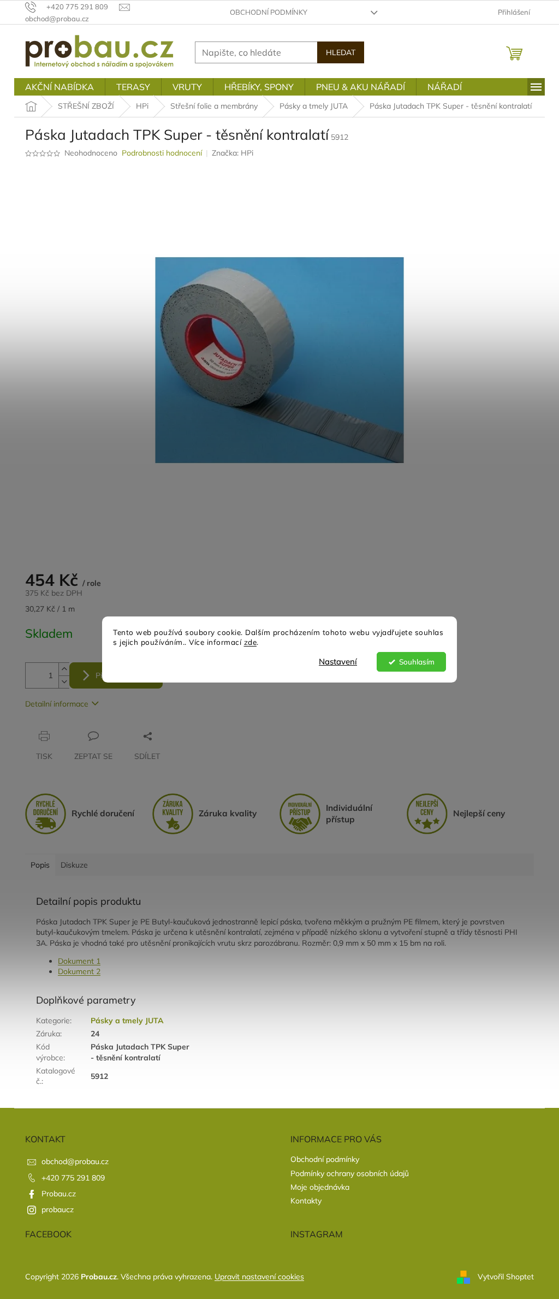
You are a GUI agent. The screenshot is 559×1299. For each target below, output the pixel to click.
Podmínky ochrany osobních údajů (349, 1173)
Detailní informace (56, 704)
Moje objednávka (319, 1187)
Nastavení (338, 661)
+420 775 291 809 (73, 1178)
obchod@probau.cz (75, 1161)
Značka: (232, 153)
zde (250, 642)
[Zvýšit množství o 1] (63, 669)
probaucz (57, 1209)
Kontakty (306, 1201)
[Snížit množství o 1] (63, 681)
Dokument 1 (79, 961)
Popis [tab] (40, 865)
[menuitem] (59, 87)
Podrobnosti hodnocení (162, 153)
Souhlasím (417, 661)
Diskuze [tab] (74, 865)
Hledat (340, 52)
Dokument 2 (79, 971)
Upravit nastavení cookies (259, 1277)
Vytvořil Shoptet (506, 1276)
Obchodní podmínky (268, 12)
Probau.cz (58, 1194)
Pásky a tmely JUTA (127, 1020)
